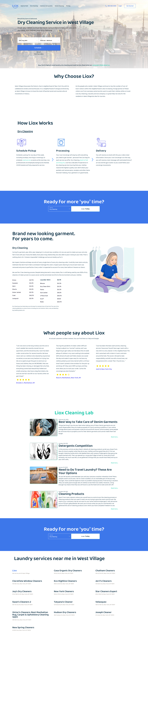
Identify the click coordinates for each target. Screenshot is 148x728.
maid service (27, 160)
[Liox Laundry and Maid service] (15, 7)
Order (85, 209)
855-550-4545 (112, 6)
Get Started (129, 6)
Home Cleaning (59, 6)
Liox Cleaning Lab (74, 413)
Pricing (68, 6)
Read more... (114, 437)
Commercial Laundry (46, 6)
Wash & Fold (24, 6)
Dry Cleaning (34, 6)
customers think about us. (101, 65)
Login (120, 6)
